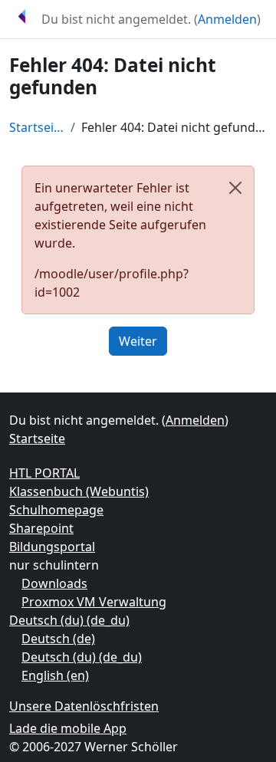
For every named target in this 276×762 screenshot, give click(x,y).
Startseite (36, 127)
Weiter (138, 341)
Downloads (54, 583)
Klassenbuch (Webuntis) (79, 491)
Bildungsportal (52, 546)
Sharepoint (41, 528)
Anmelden (227, 19)
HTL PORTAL (44, 473)
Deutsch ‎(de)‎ (58, 638)
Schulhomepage (56, 509)
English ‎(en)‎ (55, 675)
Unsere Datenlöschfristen (84, 706)
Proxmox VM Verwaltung (93, 601)
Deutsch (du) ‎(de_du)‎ (69, 620)
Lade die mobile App (68, 728)
